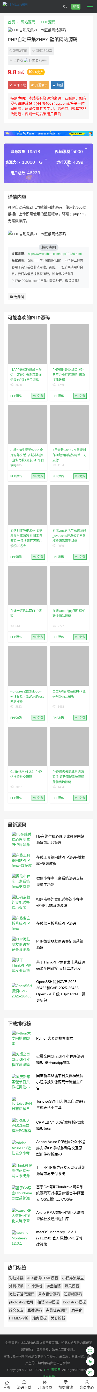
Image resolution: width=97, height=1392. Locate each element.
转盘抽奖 (53, 1286)
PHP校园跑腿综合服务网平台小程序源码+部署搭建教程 (69, 375)
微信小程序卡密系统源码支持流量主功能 (59, 881)
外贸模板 (16, 1286)
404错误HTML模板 (42, 1278)
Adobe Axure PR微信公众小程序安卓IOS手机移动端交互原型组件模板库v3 (60, 1148)
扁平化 (76, 1310)
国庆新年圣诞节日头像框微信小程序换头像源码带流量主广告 (59, 1082)
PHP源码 (48, 22)
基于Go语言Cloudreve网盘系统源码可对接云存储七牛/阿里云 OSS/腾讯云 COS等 (60, 1193)
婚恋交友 (16, 1310)
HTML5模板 (18, 1318)
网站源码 (28, 22)
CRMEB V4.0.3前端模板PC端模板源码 (60, 1125)
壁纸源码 (17, 297)
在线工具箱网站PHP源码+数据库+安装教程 (60, 860)
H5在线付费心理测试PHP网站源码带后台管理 (60, 839)
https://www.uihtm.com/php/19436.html (55, 254)
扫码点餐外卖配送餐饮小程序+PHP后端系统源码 (59, 902)
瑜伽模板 (39, 1318)
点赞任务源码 (57, 1310)
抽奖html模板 (48, 1302)
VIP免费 (37, 72)
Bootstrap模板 (74, 1302)
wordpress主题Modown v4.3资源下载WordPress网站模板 (27, 697)
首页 (11, 22)
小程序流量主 (73, 1278)
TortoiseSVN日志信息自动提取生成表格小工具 (60, 1104)
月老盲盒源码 (49, 1294)
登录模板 (72, 1286)
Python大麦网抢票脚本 (54, 1038)
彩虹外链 (16, 1278)
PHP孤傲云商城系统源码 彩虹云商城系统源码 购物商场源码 (68, 777)
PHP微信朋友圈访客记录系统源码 (59, 944)
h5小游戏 (34, 1286)
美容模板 (58, 1318)
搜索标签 (48, 1377)
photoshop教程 (21, 1302)
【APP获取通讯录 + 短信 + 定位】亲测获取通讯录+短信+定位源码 (26, 375)
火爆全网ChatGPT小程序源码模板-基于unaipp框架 (60, 1059)
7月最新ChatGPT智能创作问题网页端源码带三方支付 (70, 455)
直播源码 (34, 1310)
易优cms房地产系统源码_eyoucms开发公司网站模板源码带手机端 (69, 536)
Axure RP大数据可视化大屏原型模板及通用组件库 (60, 1215)
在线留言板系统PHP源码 (56, 923)
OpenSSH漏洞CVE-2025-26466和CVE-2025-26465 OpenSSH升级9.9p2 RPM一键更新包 (60, 991)
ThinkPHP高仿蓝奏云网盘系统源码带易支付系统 (60, 1170)
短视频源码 (73, 1294)
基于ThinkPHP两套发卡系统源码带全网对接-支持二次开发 (60, 965)
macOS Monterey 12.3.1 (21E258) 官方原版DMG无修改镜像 (59, 1238)
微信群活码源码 (21, 1294)
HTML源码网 (52, 1370)
